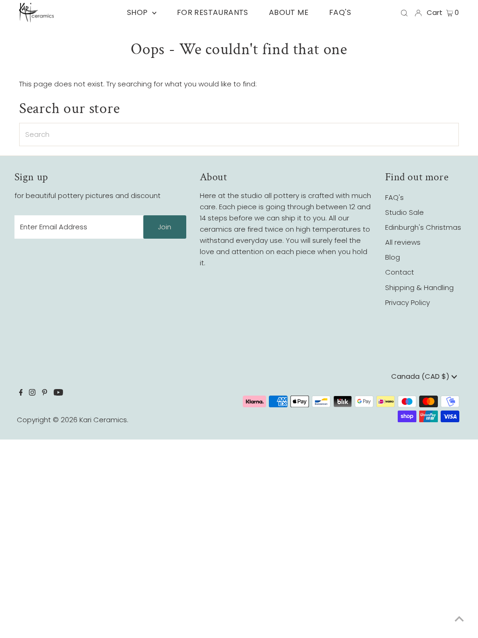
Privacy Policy (407, 302)
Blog (392, 257)
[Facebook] (21, 393)
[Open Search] (404, 12)
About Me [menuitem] (289, 12)
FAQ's (394, 197)
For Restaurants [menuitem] (212, 12)
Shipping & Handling (419, 287)
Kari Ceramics (103, 420)
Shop (138, 12)
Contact (399, 272)
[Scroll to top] (459, 619)
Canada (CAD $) (421, 376)
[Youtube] (58, 393)
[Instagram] (32, 393)
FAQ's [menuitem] (340, 12)
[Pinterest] (44, 393)
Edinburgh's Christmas (423, 227)
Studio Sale (404, 212)
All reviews (403, 242)
